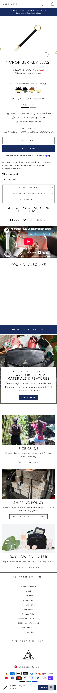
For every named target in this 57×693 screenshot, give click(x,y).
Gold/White (38, 89)
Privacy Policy (28, 609)
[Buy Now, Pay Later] (28, 538)
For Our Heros (28, 605)
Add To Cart (47, 687)
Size (26, 99)
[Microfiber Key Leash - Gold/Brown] (14, 305)
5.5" (25, 105)
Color (27, 83)
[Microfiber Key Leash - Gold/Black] (8, 305)
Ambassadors (28, 600)
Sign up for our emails (28, 577)
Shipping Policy (28, 614)
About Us (28, 596)
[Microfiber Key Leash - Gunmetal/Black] (11, 305)
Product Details (28, 188)
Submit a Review (28, 586)
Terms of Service (28, 628)
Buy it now (28, 149)
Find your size (28, 463)
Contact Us (29, 632)
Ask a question (28, 200)
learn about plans (28, 567)
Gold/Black (18, 89)
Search (28, 591)
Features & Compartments (28, 194)
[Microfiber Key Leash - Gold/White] (17, 305)
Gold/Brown (32, 89)
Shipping (18, 73)
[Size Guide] (28, 430)
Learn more (28, 398)
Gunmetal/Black (25, 89)
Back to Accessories (30, 329)
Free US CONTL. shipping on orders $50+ (31, 113)
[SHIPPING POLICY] (28, 484)
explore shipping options (28, 517)
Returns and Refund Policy (28, 618)
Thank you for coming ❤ (28, 641)
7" (33, 105)
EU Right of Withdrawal (28, 623)
